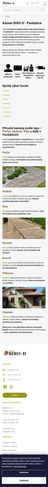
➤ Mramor (6, 103)
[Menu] (45, 3)
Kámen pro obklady (9, 446)
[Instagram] (11, 386)
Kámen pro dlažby (9, 443)
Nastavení (24, 472)
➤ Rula (5, 99)
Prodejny (15, 395)
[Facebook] (4, 386)
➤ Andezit (6, 95)
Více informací (20, 466)
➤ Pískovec (6, 112)
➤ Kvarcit (6, 108)
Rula (4, 211)
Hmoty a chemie (8, 454)
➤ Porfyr (5, 91)
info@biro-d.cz (13, 370)
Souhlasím (24, 480)
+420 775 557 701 (14, 375)
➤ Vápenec (6, 116)
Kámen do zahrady (9, 450)
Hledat (42, 10)
